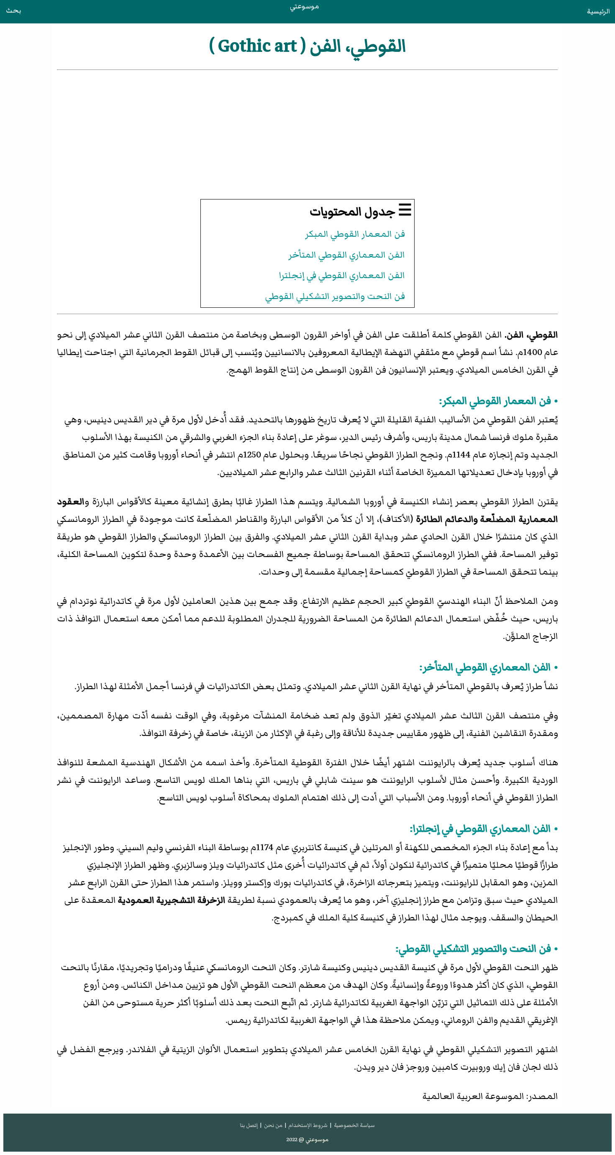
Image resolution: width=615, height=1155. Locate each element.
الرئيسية (598, 11)
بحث (13, 10)
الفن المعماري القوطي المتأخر (346, 255)
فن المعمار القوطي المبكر (355, 234)
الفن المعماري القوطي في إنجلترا (342, 275)
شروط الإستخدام (308, 1125)
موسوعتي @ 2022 (307, 1139)
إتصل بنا (249, 1125)
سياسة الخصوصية (354, 1125)
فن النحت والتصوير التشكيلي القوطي (335, 296)
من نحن (273, 1125)
